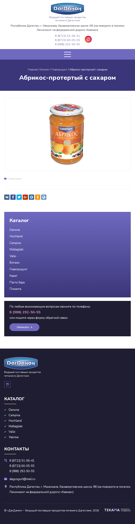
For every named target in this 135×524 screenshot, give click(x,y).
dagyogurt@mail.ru (22, 479)
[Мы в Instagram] (88, 39)
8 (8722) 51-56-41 (67, 36)
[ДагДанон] (67, 9)
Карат (13, 276)
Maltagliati (16, 249)
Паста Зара (17, 282)
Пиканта (15, 289)
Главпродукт (15, 178)
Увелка (13, 437)
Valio (12, 256)
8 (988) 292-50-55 (67, 44)
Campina (15, 243)
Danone (14, 230)
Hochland (15, 236)
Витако (14, 263)
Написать (23, 327)
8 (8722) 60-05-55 (67, 40)
